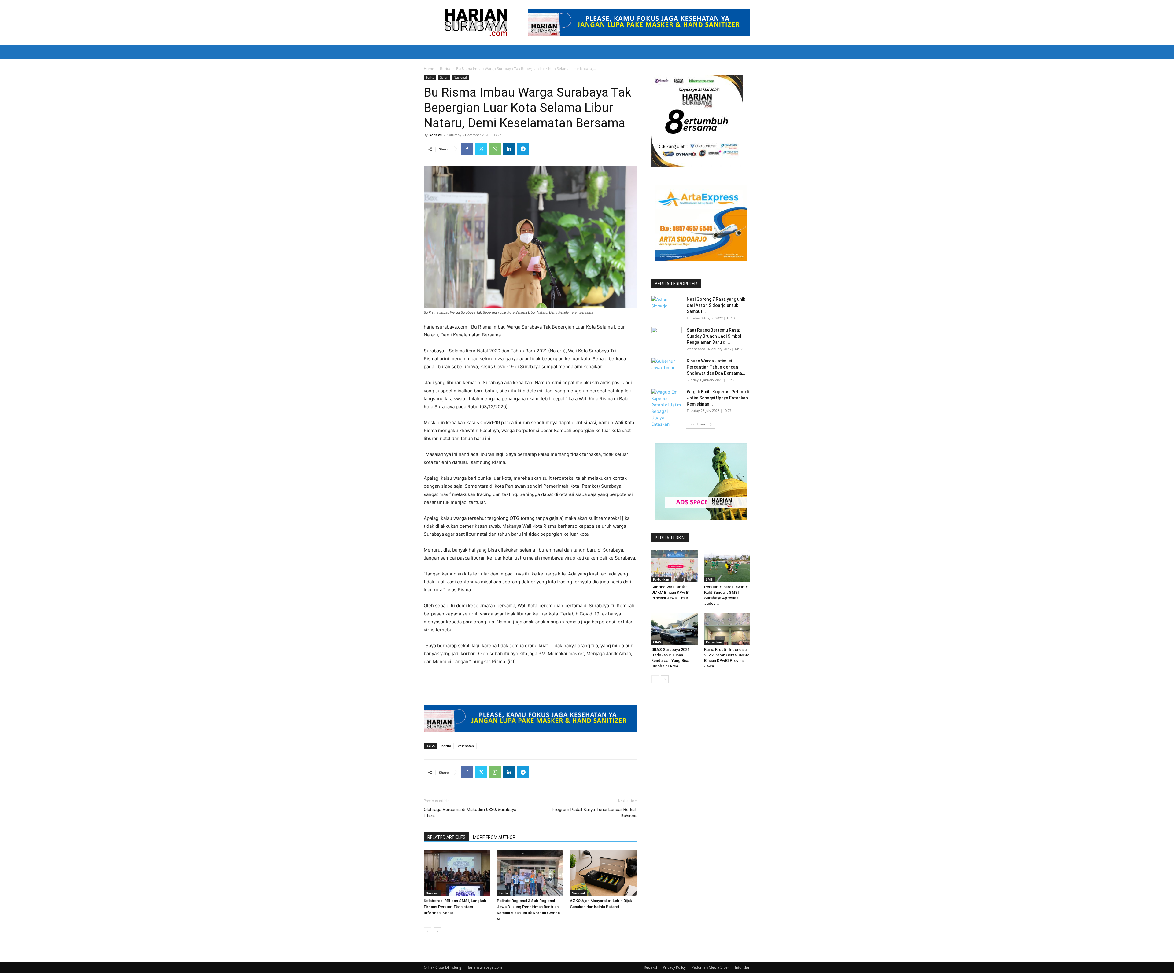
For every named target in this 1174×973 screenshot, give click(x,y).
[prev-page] (427, 931)
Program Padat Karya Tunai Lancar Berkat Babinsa (594, 813)
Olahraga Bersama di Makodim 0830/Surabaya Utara (470, 813)
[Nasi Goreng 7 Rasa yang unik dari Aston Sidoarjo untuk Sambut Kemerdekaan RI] (666, 307)
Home (429, 68)
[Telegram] (523, 149)
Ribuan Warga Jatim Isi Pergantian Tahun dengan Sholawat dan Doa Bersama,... (717, 367)
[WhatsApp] (495, 149)
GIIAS (657, 642)
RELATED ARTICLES (446, 837)
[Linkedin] (509, 149)
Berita (445, 68)
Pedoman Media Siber (710, 967)
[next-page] (437, 931)
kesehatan (466, 746)
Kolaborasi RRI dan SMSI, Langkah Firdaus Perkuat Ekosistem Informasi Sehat (455, 906)
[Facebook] (467, 149)
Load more (698, 424)
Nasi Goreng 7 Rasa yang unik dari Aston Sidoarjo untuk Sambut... (716, 305)
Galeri (444, 77)
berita (446, 746)
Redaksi (435, 135)
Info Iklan (742, 967)
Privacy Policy (674, 967)
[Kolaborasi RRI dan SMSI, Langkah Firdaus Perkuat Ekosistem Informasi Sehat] (457, 873)
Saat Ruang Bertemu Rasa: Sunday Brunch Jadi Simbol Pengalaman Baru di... (714, 336)
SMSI (709, 579)
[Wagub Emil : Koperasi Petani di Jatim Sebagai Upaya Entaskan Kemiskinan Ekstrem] (666, 414)
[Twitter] (481, 149)
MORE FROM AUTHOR (494, 837)
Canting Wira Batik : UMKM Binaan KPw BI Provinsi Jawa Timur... (671, 592)
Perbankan (661, 579)
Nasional (460, 77)
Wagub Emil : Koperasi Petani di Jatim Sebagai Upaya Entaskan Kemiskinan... (718, 397)
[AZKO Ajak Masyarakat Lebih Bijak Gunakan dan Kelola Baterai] (603, 873)
